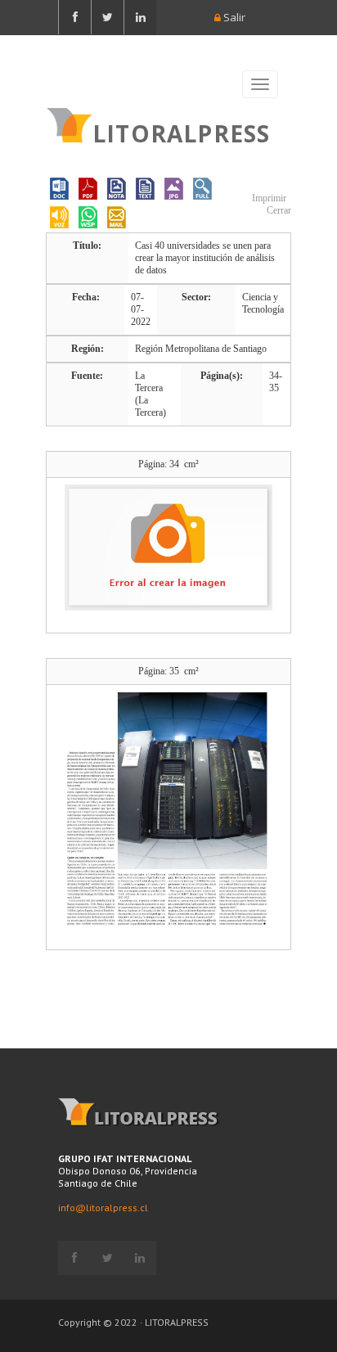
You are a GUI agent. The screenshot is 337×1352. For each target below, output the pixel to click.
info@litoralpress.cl (103, 1207)
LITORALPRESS (181, 132)
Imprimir (267, 198)
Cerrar (277, 210)
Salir (233, 17)
